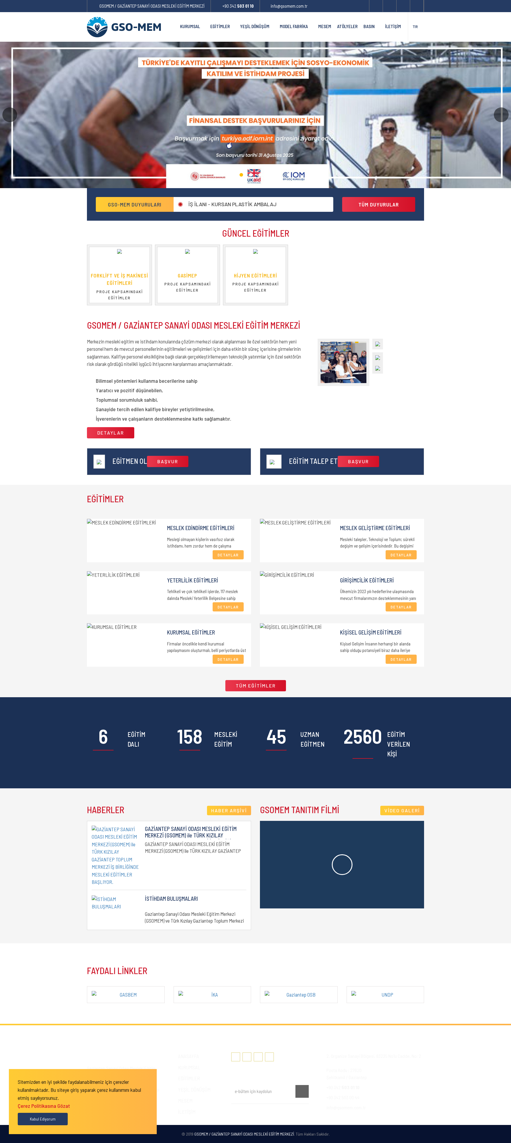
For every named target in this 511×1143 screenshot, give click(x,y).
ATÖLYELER (347, 26)
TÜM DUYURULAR (378, 204)
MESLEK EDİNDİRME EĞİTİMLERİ (201, 527)
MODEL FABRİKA (294, 26)
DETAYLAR (110, 432)
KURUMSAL (190, 26)
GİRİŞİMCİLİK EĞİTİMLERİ (367, 580)
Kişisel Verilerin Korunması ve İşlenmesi (269, 1113)
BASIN (369, 26)
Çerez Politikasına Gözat (44, 1105)
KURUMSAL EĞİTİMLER (191, 632)
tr (415, 26)
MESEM (324, 26)
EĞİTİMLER (220, 26)
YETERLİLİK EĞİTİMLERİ (192, 580)
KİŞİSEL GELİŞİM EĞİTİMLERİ (371, 632)
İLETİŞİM (393, 26)
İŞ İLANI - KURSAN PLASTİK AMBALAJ (232, 205)
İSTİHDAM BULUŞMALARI (171, 898)
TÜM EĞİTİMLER (256, 685)
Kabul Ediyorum (43, 1118)
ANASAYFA (188, 1056)
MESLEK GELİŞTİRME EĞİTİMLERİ (375, 527)
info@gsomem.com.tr (289, 6)
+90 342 (238, 6)
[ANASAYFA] (171, 26)
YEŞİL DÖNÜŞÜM (254, 26)
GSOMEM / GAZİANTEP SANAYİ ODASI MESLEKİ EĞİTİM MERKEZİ (152, 6)
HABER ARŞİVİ (229, 810)
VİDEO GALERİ (402, 810)
